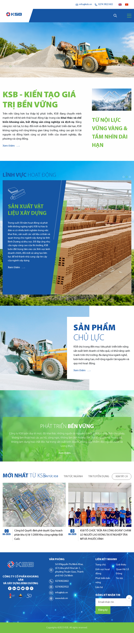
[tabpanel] (67, 512)
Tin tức (119, 578)
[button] (4, 66)
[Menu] (129, 15)
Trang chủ (100, 564)
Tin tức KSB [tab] (51, 476)
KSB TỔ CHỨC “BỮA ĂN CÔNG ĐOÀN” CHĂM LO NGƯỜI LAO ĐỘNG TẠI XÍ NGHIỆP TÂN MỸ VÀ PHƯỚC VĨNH (105, 534)
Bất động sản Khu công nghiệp (27, 213)
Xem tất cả (122, 476)
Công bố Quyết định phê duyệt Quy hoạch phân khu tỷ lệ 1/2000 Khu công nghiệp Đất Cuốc (38, 534)
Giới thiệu (121, 564)
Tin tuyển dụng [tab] (98, 476)
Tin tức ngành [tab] (73, 476)
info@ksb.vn (61, 592)
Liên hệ (99, 587)
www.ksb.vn (61, 598)
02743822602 (62, 581)
